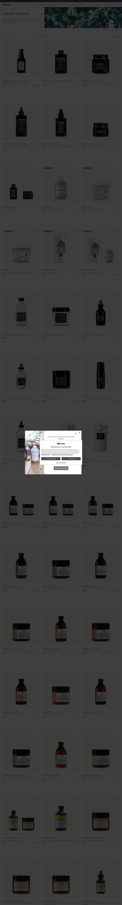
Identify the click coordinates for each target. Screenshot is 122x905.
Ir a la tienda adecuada (61, 468)
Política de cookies (45, 454)
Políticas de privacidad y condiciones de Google (62, 454)
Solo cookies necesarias (51, 458)
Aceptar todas (71, 458)
